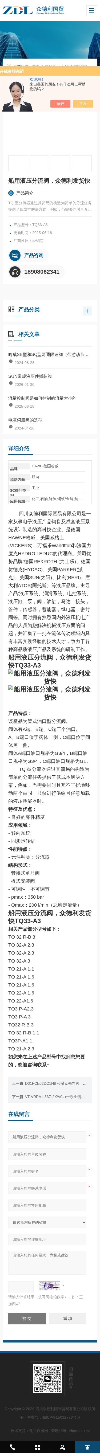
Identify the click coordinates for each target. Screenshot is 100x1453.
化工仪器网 (38, 1431)
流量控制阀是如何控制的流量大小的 (42, 398)
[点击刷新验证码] (49, 1285)
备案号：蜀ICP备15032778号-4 (53, 1417)
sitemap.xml (79, 1431)
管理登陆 (58, 1431)
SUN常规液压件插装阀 (30, 376)
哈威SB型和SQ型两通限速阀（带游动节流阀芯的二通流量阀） (50, 354)
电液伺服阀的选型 (25, 420)
